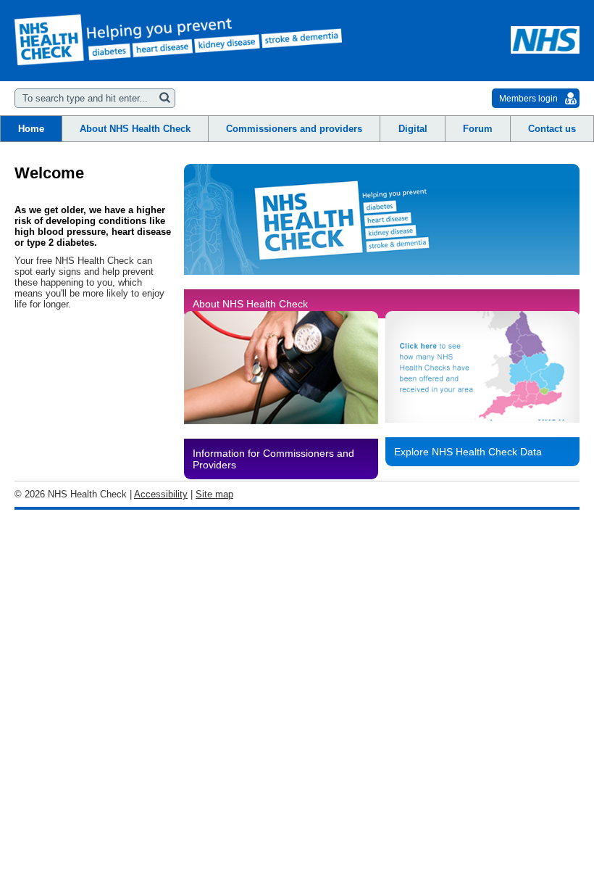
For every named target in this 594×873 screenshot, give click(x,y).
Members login (528, 98)
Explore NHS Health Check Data (468, 452)
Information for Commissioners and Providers (273, 459)
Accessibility (161, 494)
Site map (214, 494)
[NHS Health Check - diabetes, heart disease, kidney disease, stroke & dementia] (178, 41)
